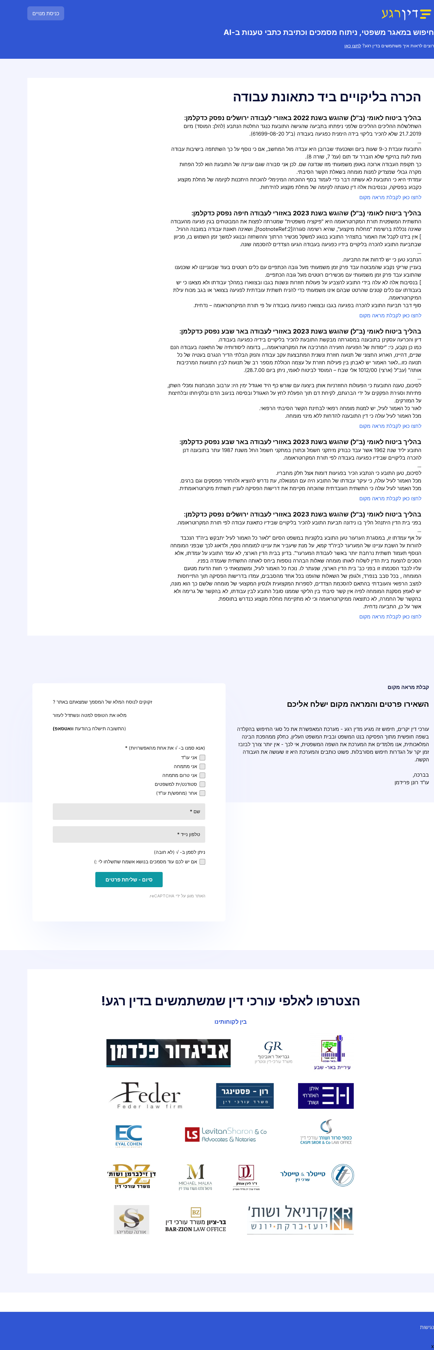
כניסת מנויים (45, 13)
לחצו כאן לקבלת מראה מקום (390, 197)
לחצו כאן (352, 45)
